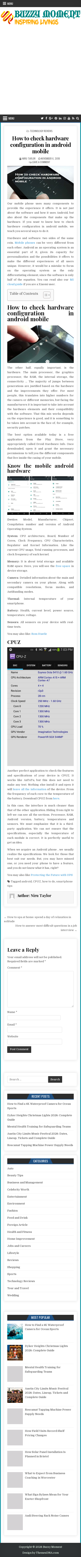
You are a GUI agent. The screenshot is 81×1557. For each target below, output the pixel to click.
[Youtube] (69, 118)
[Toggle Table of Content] (44, 295)
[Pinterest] (56, 118)
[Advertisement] (40, 71)
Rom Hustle (39, 633)
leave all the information (29, 789)
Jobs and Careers (19, 1245)
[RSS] (73, 118)
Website (12, 1036)
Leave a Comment (41, 162)
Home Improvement (21, 1238)
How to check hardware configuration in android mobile (40, 145)
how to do (48, 881)
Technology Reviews (41, 131)
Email (12, 1024)
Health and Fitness (19, 1231)
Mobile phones (25, 242)
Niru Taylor (29, 158)
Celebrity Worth (18, 1189)
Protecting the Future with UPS (52, 875)
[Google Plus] (51, 118)
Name (12, 1012)
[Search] (77, 118)
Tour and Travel (18, 1288)
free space (63, 566)
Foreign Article (17, 1224)
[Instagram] (64, 118)
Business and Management (25, 1182)
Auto (10, 1168)
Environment (16, 1203)
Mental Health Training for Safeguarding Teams (39, 1126)
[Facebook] (46, 118)
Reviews (13, 1260)
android (26, 881)
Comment (14, 967)
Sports (11, 1274)
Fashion (12, 1210)
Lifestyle (13, 1253)
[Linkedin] (60, 118)
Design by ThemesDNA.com (40, 1552)
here (56, 798)
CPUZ (37, 881)
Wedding (13, 1295)
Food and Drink (17, 1217)
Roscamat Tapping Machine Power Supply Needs (40, 1145)
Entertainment (17, 1196)
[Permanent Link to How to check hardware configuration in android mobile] (40, 182)
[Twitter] (42, 118)
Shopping (13, 1267)
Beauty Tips (15, 1175)
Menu (10, 3)
